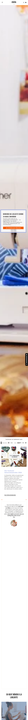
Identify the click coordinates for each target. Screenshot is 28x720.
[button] (26, 359)
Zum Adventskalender (10, 495)
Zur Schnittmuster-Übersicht (13, 228)
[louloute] (14, 2)
